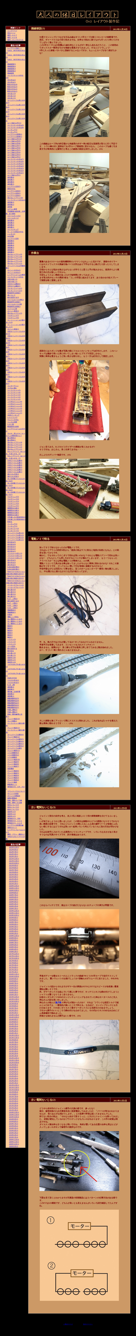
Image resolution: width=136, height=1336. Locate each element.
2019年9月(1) (13, 918)
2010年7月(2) (13, 1124)
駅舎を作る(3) (12, 87)
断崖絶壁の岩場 (13, 426)
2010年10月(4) (14, 1117)
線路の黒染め (12, 798)
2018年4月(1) (13, 949)
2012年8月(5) (13, 1067)
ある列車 (10, 236)
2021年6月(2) (13, 872)
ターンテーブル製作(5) (15, 739)
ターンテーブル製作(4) (15, 741)
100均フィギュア (13, 415)
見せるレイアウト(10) (15, 198)
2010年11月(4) (14, 1115)
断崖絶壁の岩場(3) (13, 302)
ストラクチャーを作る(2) (16, 200)
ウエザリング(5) (13, 497)
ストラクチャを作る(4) (15, 166)
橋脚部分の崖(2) (13, 513)
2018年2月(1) (13, 951)
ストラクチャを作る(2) (15, 170)
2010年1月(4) (13, 1137)
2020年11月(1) (14, 888)
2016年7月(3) (13, 983)
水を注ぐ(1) (11, 98)
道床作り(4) (11, 662)
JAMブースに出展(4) (14, 465)
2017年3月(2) (13, 970)
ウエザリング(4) (13, 499)
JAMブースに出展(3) (14, 467)
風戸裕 (58, 1002)
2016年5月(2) (13, 988)
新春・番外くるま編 (14, 803)
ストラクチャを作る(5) (15, 164)
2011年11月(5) (14, 1087)
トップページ (12, 31)
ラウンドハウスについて (16, 791)
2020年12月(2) (14, 886)
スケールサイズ (13, 218)
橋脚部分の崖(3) (13, 510)
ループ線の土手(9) (13, 141)
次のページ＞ (88, 1324)
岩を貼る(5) (11, 542)
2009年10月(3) (14, 1144)
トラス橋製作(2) (13, 755)
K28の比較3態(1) (13, 569)
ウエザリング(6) (13, 318)
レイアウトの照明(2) (14, 134)
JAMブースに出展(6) (14, 460)
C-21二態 (10, 424)
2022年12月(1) (14, 847)
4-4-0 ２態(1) (12, 608)
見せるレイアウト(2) (14, 447)
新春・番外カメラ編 (14, 800)
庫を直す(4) (11, 590)
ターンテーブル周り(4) (15, 533)
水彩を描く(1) (12, 281)
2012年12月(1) (14, 1058)
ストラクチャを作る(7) (15, 159)
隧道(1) (9, 637)
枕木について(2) (13, 807)
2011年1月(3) (13, 1110)
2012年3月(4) (13, 1078)
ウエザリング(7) (13, 315)
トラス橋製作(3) (13, 753)
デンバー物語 (12, 782)
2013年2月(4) (13, 1053)
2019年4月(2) (13, 929)
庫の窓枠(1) (11, 440)
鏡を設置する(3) (13, 297)
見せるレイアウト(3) (14, 445)
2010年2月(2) (13, 1135)
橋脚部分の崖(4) (13, 508)
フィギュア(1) (12, 132)
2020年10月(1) (14, 890)
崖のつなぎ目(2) (13, 474)
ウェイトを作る (13, 420)
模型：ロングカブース (15, 40)
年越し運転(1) (12, 712)
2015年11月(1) (14, 999)
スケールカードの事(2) (15, 300)
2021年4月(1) (13, 877)
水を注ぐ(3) (11, 93)
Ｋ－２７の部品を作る (15, 232)
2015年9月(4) (13, 1004)
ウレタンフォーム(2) (14, 288)
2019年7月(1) (13, 922)
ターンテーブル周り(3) (15, 535)
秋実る (9, 522)
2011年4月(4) (13, 1103)
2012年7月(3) (13, 1069)
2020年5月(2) (13, 899)
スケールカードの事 (14, 304)
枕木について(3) (13, 805)
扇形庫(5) (10, 243)
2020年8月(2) (13, 893)
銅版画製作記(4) (13, 701)
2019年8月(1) (13, 920)
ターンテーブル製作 (14, 748)
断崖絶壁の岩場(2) (13, 306)
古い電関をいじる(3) (14, 619)
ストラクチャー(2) (13, 397)
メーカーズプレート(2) (15, 585)
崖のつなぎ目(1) (13, 476)
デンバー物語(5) (13, 773)
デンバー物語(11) (13, 750)
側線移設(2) (11, 610)
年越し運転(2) (12, 710)
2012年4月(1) (13, 1076)
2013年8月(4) (13, 1040)
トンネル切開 (12, 422)
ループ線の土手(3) (13, 155)
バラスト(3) (11, 639)
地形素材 (10, 769)
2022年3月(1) (13, 854)
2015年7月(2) (13, 1008)
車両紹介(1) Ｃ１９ (14, 823)
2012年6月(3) (13, 1072)
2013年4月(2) (13, 1049)
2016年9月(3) (13, 979)
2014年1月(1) (13, 1033)
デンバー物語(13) (13, 728)
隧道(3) (9, 633)
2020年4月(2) (13, 902)
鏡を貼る (10, 651)
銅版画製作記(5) (13, 698)
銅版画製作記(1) (13, 707)
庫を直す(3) (11, 592)
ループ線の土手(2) (13, 157)
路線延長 (10, 73)
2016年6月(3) (13, 985)
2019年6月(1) (13, 924)
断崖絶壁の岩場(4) (13, 293)
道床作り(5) (11, 660)
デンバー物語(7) (13, 766)
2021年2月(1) (13, 881)
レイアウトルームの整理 (16, 275)
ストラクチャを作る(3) (15, 168)
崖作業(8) (10, 177)
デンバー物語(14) (13, 719)
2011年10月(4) (14, 1090)
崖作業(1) (10, 227)
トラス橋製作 (12, 757)
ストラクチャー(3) (13, 395)
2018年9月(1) (13, 938)
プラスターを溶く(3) (14, 553)
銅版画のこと (12, 784)
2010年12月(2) (14, 1112)
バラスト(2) (11, 642)
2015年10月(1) (14, 1001)
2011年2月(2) (13, 1108)
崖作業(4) (10, 220)
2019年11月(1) (14, 913)
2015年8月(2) (13, 1006)
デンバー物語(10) (13, 759)
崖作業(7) (10, 180)
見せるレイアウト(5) (14, 263)
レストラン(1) (12, 417)
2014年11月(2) (14, 1015)
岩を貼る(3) (11, 547)
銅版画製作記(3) (13, 703)
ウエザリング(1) (13, 506)
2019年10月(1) (14, 915)
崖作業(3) (10, 223)
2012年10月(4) (14, 1062)
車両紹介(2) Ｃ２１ (14, 821)
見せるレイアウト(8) (14, 257)
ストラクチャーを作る (15, 277)
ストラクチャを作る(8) (15, 127)
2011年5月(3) (13, 1101)
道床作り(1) (11, 816)
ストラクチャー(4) (13, 392)
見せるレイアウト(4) (14, 442)
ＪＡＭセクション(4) (14, 406)
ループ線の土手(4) (13, 152)
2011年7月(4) (13, 1096)
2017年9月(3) (13, 961)
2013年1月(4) (13, 1056)
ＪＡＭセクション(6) (14, 402)
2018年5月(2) (13, 947)
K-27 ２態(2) (12, 599)
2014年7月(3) (13, 1024)
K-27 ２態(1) (12, 603)
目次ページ (11, 33)
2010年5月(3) (13, 1128)
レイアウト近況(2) (13, 195)
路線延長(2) (11, 71)
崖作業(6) (10, 182)
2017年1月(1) (13, 972)
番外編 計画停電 (13, 692)
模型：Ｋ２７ (12, 35)
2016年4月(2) (13, 990)
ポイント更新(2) (13, 311)
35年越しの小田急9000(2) (16, 517)
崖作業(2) (10, 225)
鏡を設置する (12, 648)
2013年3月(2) (13, 1051)
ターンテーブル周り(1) (15, 540)
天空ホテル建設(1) (13, 286)
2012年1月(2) (13, 1083)
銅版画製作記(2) (13, 705)
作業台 (9, 614)
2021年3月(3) (13, 879)
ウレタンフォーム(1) (14, 291)
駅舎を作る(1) (12, 91)
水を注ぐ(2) (11, 96)
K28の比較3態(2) (13, 567)
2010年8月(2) (13, 1121)
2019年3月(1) (13, 931)
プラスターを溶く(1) (14, 558)
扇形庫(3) (10, 248)
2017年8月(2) (13, 963)
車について (11, 295)
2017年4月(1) (13, 967)
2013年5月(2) (13, 1047)
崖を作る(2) (11, 562)
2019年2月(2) (13, 933)
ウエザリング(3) (13, 501)
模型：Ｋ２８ (12, 37)
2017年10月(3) (14, 958)
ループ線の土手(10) (14, 139)
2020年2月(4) (13, 906)
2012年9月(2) (13, 1065)
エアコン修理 (12, 209)
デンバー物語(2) (13, 780)
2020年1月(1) (13, 908)
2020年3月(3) (13, 904)
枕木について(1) (13, 809)
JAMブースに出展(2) (14, 470)
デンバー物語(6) (13, 771)
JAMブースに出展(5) (14, 463)
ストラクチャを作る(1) (15, 173)
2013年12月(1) (14, 1035)
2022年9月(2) (13, 850)
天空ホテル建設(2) (13, 284)
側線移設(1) (11, 612)
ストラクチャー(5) (13, 390)
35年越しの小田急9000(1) (16, 519)
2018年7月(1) (13, 942)
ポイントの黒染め (13, 796)
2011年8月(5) (13, 1094)
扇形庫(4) (10, 245)
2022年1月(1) (13, 856)
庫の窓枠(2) (11, 438)
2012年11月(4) (14, 1060)
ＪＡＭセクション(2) (14, 411)
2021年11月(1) (14, 861)
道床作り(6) (11, 658)
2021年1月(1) (13, 884)
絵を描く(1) (11, 655)
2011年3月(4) (13, 1106)
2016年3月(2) (13, 992)
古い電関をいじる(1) (14, 624)
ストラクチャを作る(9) (15, 125)
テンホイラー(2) (13, 528)
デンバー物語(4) (13, 775)
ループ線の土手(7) (13, 146)
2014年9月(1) (13, 1019)
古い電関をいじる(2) (14, 621)
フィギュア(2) (12, 130)
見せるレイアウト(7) (14, 259)
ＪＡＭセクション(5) (14, 404)
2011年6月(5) (13, 1099)
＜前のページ (68, 1324)
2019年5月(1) (13, 927)
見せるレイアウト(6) (14, 261)
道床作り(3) (11, 812)
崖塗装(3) (10, 202)
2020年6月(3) (13, 897)
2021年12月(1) (14, 859)
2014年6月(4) (13, 1026)
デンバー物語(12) (13, 737)
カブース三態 (12, 309)
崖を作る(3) (11, 560)
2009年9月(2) (13, 1146)
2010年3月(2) (13, 1133)
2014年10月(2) (14, 1017)
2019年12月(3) (14, 911)
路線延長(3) (11, 69)
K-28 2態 (11, 685)
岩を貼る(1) (11, 551)
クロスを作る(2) (13, 680)
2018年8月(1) (13, 940)
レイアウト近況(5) (13, 186)
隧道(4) (9, 630)
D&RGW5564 (12, 678)
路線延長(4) (11, 66)
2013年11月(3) (14, 1038)
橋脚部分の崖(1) (13, 515)
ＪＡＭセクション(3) (14, 408)
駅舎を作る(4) (12, 84)
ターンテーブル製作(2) (15, 746)
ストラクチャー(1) (13, 399)
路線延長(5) (11, 64)
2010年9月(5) (13, 1119)
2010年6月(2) (13, 1126)
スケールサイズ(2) (13, 216)
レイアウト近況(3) (13, 193)
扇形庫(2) (10, 250)
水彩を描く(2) (12, 279)
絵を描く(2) (11, 653)
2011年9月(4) (13, 1092)
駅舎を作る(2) (12, 89)
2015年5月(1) (13, 1010)
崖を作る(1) (11, 565)
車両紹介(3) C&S (13, 818)
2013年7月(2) (13, 1042)
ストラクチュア (13, 229)
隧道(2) (9, 635)
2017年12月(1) (14, 954)
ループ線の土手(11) (14, 123)
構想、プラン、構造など (16, 834)
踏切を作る (11, 189)
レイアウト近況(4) (13, 191)
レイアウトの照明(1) (14, 137)
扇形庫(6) (10, 241)
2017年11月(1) (14, 956)
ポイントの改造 (13, 793)
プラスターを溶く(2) (14, 556)
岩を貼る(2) (11, 549)
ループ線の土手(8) (13, 143)
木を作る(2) (11, 80)
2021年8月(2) (13, 868)
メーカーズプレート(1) (15, 587)
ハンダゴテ (11, 234)
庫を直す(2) (11, 594)
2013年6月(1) (13, 1044)
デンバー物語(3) (13, 778)
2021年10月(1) (14, 863)
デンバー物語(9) (13, 762)
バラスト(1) (11, 644)
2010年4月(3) (13, 1130)
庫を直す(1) (11, 596)
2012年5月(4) (13, 1074)
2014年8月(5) (13, 1022)
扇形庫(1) (10, 252)
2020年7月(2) (13, 895)
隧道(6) (9, 626)
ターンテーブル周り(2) (15, 537)
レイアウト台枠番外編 (15, 825)
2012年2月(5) (13, 1081)
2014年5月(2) (13, 1029)
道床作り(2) (11, 814)
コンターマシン (13, 386)
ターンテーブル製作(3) (15, 744)
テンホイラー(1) (13, 531)
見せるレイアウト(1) (14, 449)
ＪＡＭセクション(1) (14, 413)
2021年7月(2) (13, 870)
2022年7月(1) (13, 852)
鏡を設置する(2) (13, 601)
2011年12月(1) (14, 1085)
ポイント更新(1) (13, 329)
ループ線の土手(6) (13, 148)
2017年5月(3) (13, 965)
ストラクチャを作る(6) (15, 161)
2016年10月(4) (14, 976)
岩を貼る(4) (11, 544)
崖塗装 (9, 207)
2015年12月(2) (14, 997)
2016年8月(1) (13, 981)
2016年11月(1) (14, 974)
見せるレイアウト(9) (14, 254)
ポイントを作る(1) (13, 272)
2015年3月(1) (13, 1013)
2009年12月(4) (14, 1140)
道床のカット (12, 827)
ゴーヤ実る (11, 646)
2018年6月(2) (13, 945)
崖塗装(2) (10, 204)
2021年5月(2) (13, 874)
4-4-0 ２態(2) (12, 605)
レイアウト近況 (13, 238)
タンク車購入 (12, 721)
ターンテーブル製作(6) (15, 735)
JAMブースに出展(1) (14, 472)
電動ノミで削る (13, 617)
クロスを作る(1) (13, 682)
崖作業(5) (10, 184)
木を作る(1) (11, 82)
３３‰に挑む (12, 388)
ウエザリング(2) (13, 503)
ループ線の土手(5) (13, 150)
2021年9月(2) (13, 865)
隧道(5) (9, 628)
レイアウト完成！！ (14, 48)
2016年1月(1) (13, 995)
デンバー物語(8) (13, 764)
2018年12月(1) (14, 936)
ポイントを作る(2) (13, 270)
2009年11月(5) (14, 1142)
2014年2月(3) (13, 1031)
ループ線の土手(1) (13, 175)
